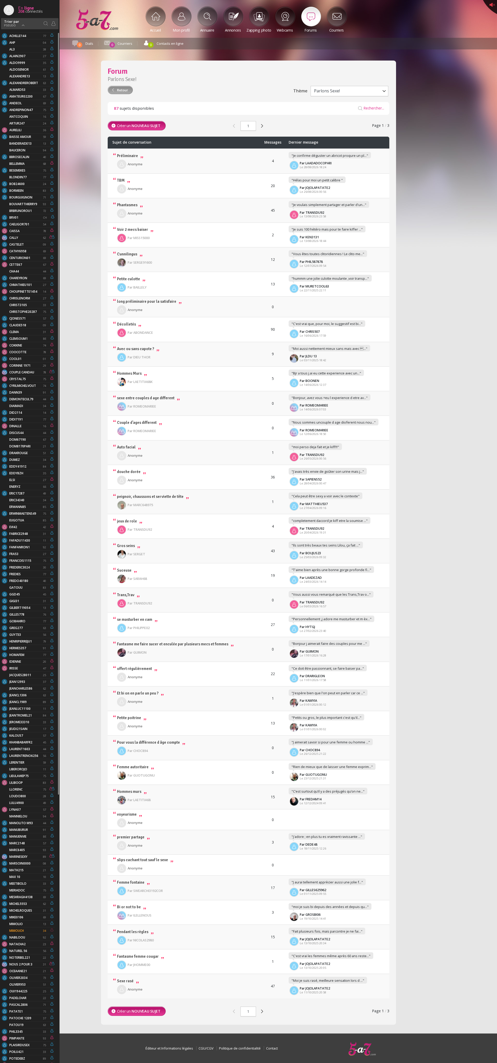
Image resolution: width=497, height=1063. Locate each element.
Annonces (233, 30)
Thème (300, 90)
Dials (86, 44)
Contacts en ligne (167, 44)
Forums (97, 20)
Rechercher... (374, 108)
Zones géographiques (45, 23)
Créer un (138, 125)
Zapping (258, 30)
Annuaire (207, 30)
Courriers (336, 30)
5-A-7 (362, 1049)
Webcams (285, 30)
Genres (53, 23)
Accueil (155, 30)
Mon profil (181, 30)
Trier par (11, 23)
